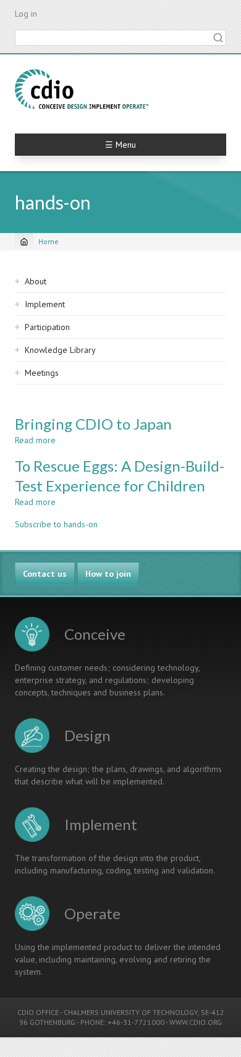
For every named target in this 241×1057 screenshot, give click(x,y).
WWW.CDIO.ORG (195, 1022)
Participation (47, 327)
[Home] (81, 89)
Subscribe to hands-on (56, 524)
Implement (45, 304)
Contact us (45, 573)
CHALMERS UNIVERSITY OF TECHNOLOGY (131, 1012)
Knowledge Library (60, 349)
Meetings (42, 372)
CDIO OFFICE (38, 1012)
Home (48, 241)
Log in (26, 13)
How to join (108, 573)
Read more (35, 440)
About (35, 281)
